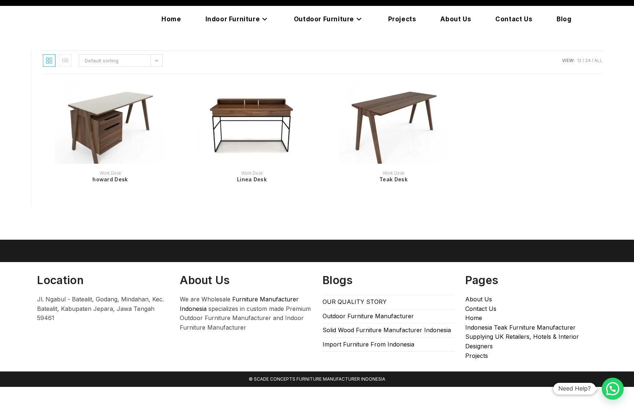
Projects (476, 355)
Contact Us (480, 308)
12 (579, 60)
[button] (613, 389)
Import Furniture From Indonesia (368, 344)
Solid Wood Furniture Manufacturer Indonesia (387, 330)
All (598, 60)
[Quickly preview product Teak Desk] (458, 94)
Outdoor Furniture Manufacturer (368, 316)
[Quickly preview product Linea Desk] (316, 94)
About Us (478, 299)
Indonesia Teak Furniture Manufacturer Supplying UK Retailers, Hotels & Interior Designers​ (522, 337)
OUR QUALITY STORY (355, 301)
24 (588, 60)
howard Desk (110, 179)
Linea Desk (252, 179)
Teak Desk (393, 179)
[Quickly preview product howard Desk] (175, 94)
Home (473, 318)
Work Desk (110, 173)
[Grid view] (49, 60)
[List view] (65, 60)
